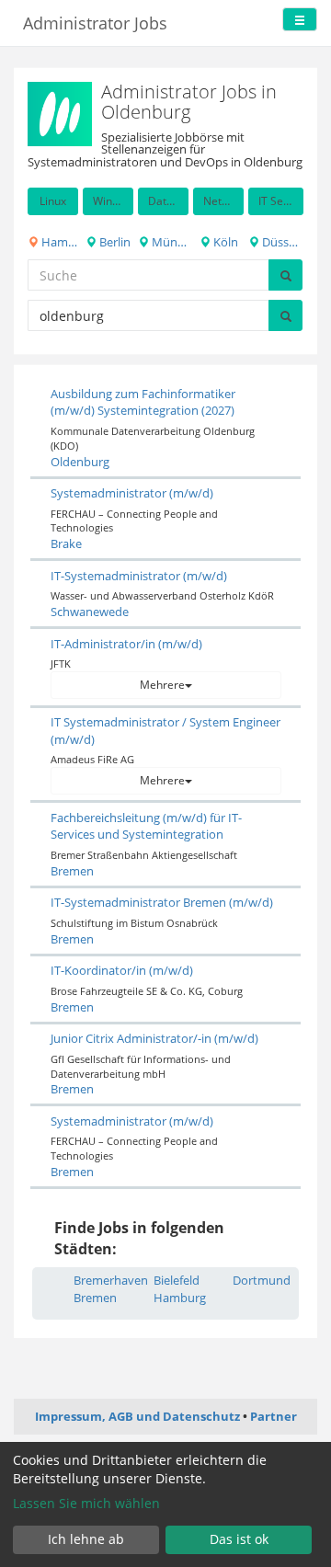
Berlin (114, 242)
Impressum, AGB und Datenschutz (137, 1416)
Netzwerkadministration (223, 201)
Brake (66, 543)
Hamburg (58, 242)
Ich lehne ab (86, 1539)
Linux (53, 201)
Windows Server (113, 201)
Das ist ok (239, 1539)
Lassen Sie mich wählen (86, 1503)
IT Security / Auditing (280, 201)
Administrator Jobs (95, 23)
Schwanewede (90, 611)
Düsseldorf (281, 242)
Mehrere (162, 684)
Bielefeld (177, 1280)
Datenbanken (168, 201)
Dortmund (262, 1280)
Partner (273, 1416)
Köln (224, 242)
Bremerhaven (111, 1280)
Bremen (72, 871)
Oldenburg (80, 461)
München (168, 242)
